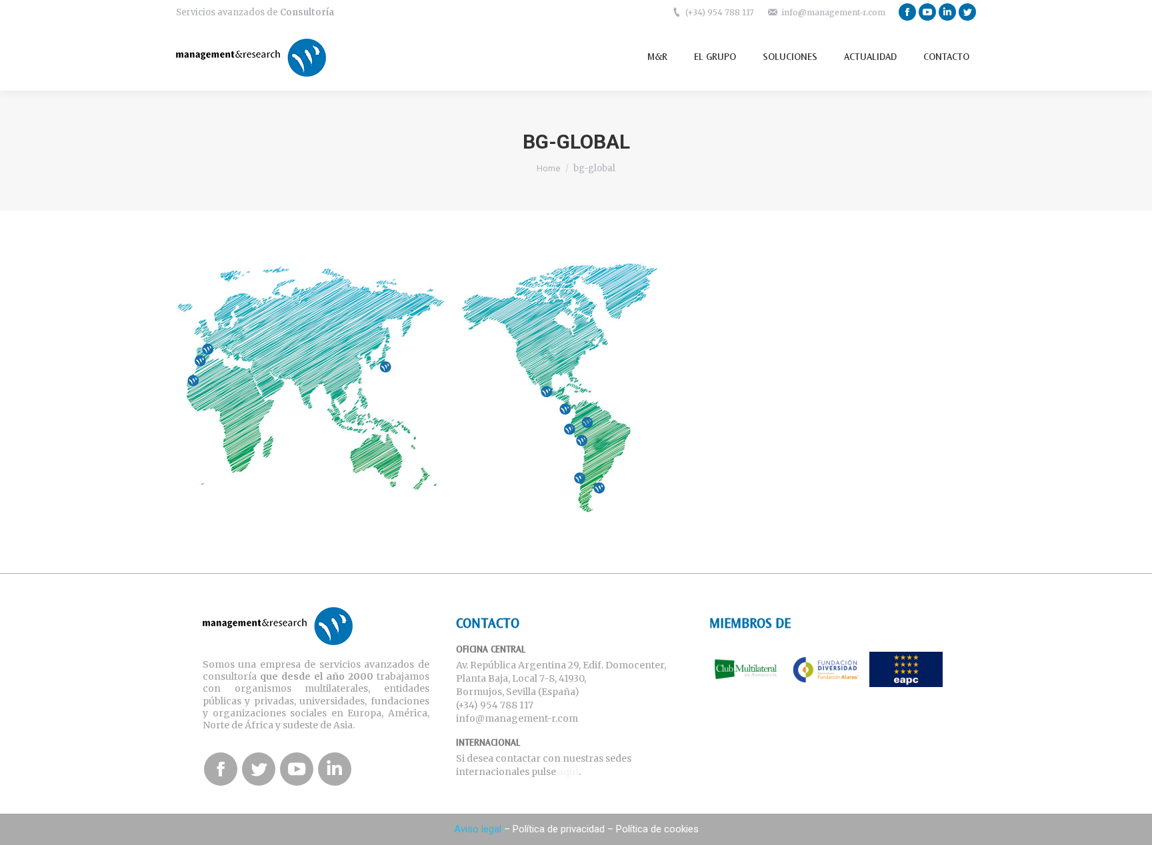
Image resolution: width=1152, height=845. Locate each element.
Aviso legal (477, 829)
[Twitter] (967, 12)
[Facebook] (907, 12)
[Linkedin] (947, 12)
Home (548, 168)
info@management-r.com (833, 12)
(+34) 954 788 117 (719, 12)
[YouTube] (927, 12)
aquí (568, 772)
